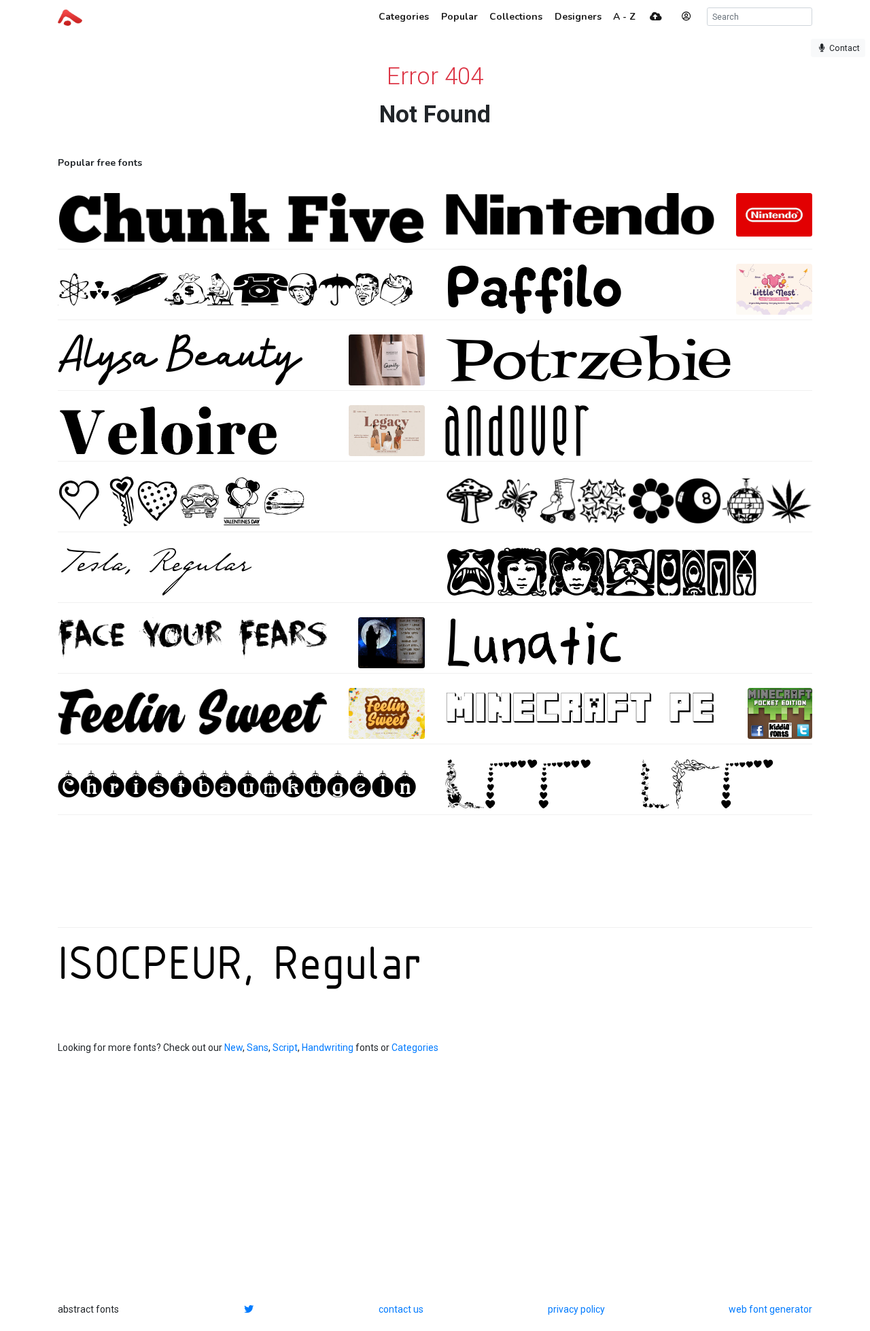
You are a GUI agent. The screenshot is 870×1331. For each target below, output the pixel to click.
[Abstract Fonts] (70, 16)
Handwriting (327, 1047)
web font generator (770, 1309)
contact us (401, 1309)
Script (285, 1047)
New (233, 1047)
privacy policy (576, 1309)
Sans (257, 1047)
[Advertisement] (435, 878)
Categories (415, 1047)
